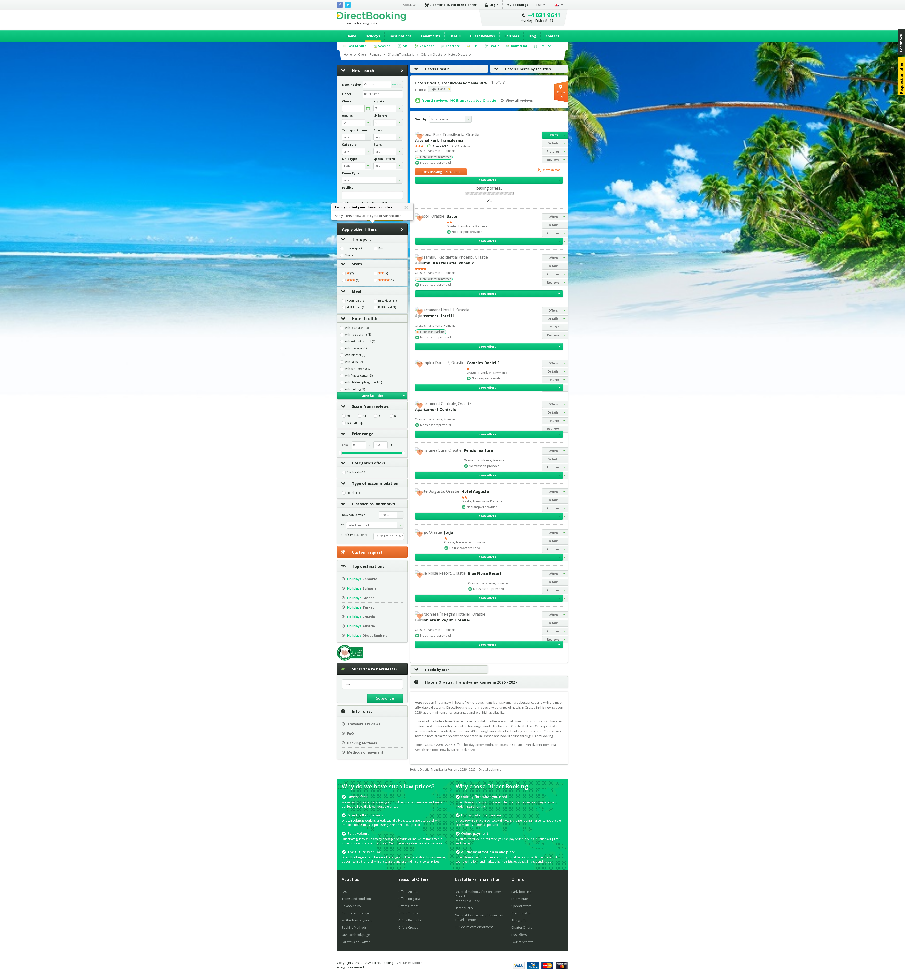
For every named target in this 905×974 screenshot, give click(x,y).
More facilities (372, 396)
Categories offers (368, 463)
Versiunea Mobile (409, 963)
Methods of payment (365, 752)
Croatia (361, 616)
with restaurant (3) (357, 328)
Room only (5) (356, 301)
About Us (410, 5)
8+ (364, 416)
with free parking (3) (358, 335)
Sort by (421, 119)
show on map (551, 170)
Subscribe (385, 698)
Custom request (367, 552)
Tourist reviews (522, 942)
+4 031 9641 (544, 15)
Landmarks (430, 36)
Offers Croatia (408, 927)
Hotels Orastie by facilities (528, 69)
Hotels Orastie (437, 69)
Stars (357, 264)
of (342, 525)
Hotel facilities (366, 318)
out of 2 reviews (451, 146)
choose (396, 84)
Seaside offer (521, 913)
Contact (552, 36)
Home (351, 36)
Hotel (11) (353, 493)
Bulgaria (362, 588)
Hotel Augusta (475, 491)
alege (367, 108)
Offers (553, 135)
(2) (352, 273)
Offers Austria (408, 891)
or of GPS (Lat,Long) (354, 534)
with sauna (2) (354, 362)
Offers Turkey (408, 913)
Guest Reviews (482, 36)
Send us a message (356, 913)
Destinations (400, 36)
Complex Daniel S (483, 362)
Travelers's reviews (363, 724)
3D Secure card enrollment (474, 927)
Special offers (521, 906)
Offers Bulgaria (409, 899)
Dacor (452, 216)
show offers (487, 180)
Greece (360, 598)
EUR (539, 5)
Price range (363, 433)
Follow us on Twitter (356, 942)
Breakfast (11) (387, 301)
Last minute (519, 899)
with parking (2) (355, 389)
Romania (362, 579)
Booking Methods (362, 743)
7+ (380, 416)
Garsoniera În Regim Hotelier (442, 620)
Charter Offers (521, 927)
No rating (355, 423)
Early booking (521, 891)
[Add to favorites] (419, 136)
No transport (353, 248)
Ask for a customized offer (453, 5)
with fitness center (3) (359, 375)
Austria (361, 626)
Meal (356, 291)
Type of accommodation (375, 483)
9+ (349, 416)
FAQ (350, 733)
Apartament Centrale (435, 409)
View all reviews (519, 100)
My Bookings (517, 5)
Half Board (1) (356, 307)
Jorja (448, 532)
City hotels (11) (356, 472)
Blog (532, 36)
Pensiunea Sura (478, 450)
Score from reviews (370, 406)
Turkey (360, 607)
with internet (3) (355, 355)
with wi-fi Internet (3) (358, 369)
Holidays (373, 36)
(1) (357, 280)
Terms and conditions (357, 899)
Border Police (464, 908)
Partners (511, 36)
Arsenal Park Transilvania (439, 140)
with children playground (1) (363, 382)
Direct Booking (371, 16)
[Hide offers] (489, 202)
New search (363, 70)
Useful (455, 36)
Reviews (553, 160)
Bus (380, 248)
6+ (396, 416)
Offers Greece (408, 906)
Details (553, 143)
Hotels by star (437, 669)
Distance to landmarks (373, 504)
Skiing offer (519, 920)
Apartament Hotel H (434, 315)
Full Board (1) (387, 307)
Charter (350, 255)
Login (494, 5)
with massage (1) (356, 348)
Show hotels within (353, 515)
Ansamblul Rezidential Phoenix (444, 263)
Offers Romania (409, 920)
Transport (361, 239)
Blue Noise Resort (485, 573)
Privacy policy (351, 906)
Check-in (349, 101)
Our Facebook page (356, 935)
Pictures (553, 152)
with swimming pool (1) (360, 341)
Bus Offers (519, 935)
